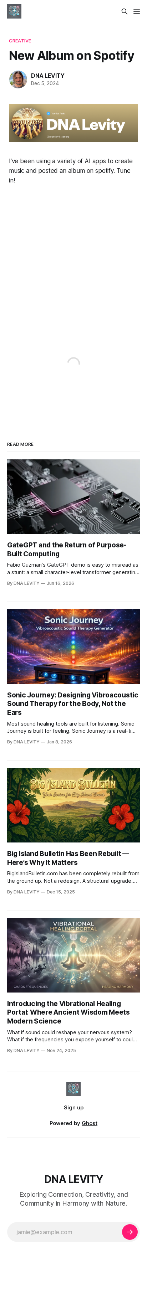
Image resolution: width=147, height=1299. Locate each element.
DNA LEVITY (48, 75)
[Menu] (136, 11)
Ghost (89, 1123)
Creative (20, 40)
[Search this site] (124, 11)
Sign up (73, 1107)
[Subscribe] (130, 1232)
